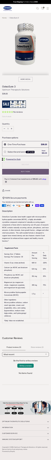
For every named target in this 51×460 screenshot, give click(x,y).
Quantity (6, 124)
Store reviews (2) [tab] (37, 347)
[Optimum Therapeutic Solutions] (7, 8)
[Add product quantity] (11, 128)
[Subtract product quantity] (4, 128)
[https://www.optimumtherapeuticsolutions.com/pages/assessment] (25, 408)
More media (25, 79)
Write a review (25, 365)
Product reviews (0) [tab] (14, 347)
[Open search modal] (37, 8)
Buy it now (25, 171)
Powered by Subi (13, 159)
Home (4, 18)
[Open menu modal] (47, 8)
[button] (7, 112)
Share (7, 190)
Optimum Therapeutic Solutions (15, 90)
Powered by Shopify (8, 451)
